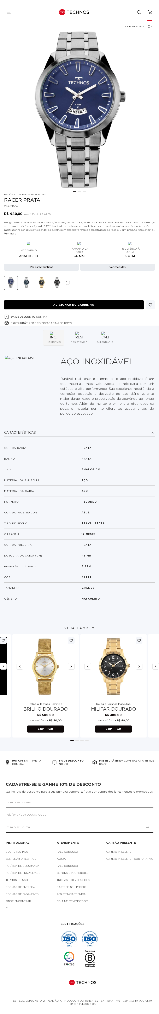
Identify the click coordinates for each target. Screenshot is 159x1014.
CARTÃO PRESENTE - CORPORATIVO (129, 859)
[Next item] (71, 666)
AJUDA (61, 859)
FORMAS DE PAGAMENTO (22, 894)
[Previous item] (20, 666)
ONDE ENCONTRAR (18, 901)
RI (7, 908)
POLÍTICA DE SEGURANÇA (22, 866)
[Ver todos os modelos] (68, 283)
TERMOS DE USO (17, 880)
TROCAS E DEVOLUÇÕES (73, 880)
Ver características (41, 267)
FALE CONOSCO (67, 852)
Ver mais (10, 233)
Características (20, 433)
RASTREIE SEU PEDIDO (71, 887)
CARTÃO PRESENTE (118, 852)
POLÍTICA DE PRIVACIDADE (23, 873)
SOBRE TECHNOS (17, 852)
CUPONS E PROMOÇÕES (72, 873)
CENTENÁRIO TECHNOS (21, 859)
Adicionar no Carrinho (73, 304)
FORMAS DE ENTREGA (20, 887)
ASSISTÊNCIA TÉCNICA (71, 894)
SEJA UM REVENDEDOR (72, 901)
